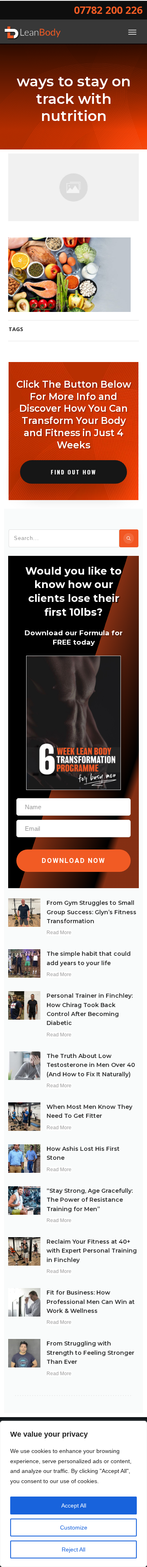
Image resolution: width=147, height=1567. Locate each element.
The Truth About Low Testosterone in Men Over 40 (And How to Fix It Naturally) (91, 1065)
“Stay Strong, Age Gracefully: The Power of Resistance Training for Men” (90, 1200)
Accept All (73, 1505)
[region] (73, 1494)
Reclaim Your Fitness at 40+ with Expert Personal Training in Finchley (92, 1251)
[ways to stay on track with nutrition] (73, 187)
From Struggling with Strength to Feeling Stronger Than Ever (90, 1352)
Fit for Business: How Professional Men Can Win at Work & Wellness (91, 1302)
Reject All (73, 1549)
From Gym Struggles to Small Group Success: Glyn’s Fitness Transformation (91, 912)
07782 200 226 (108, 10)
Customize (73, 1527)
